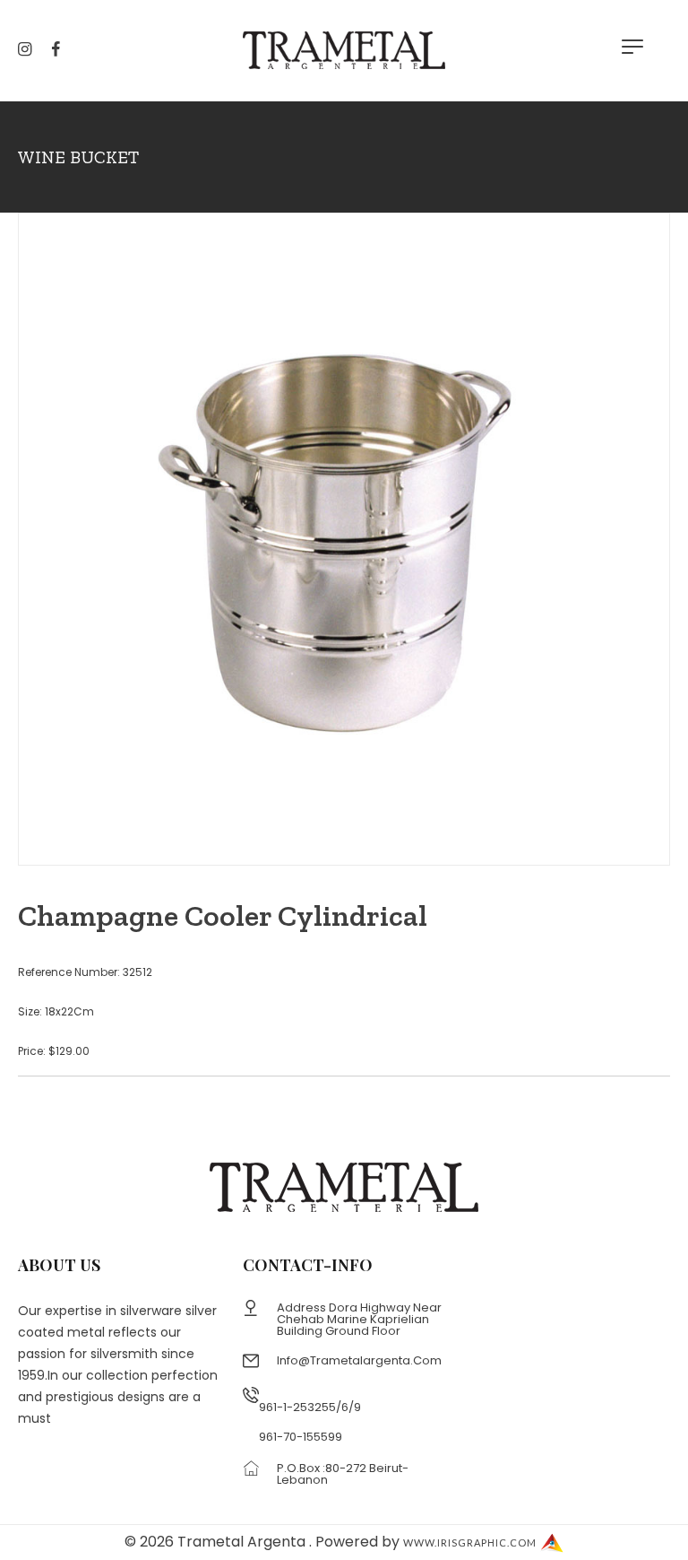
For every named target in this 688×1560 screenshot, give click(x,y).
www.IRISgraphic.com (470, 1542)
